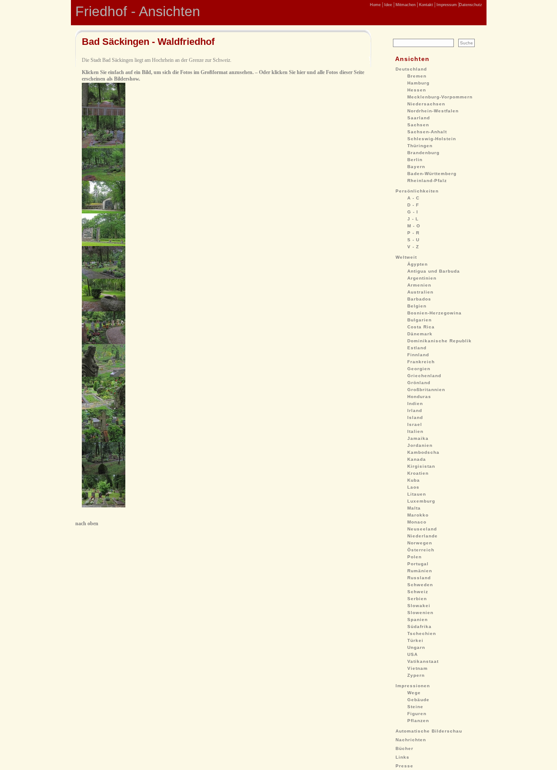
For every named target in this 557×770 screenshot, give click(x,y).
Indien (415, 403)
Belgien (416, 306)
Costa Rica (421, 326)
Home (375, 5)
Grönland (418, 382)
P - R (413, 232)
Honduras (419, 396)
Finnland (418, 354)
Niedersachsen (426, 103)
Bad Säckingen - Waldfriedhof (148, 41)
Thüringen (420, 145)
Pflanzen (418, 720)
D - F (413, 205)
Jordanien (420, 445)
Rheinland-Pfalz (427, 180)
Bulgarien (419, 319)
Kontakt (425, 5)
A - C (413, 198)
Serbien (417, 598)
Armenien (419, 285)
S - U (413, 239)
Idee (387, 5)
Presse (404, 765)
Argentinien (421, 278)
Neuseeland (422, 529)
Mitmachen (405, 5)
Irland (414, 410)
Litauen (416, 494)
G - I (412, 211)
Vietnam (417, 668)
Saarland (418, 117)
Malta (414, 508)
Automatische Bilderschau (429, 731)
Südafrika (419, 626)
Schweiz (417, 591)
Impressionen (413, 685)
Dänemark (420, 333)
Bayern (416, 166)
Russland (419, 577)
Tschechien (421, 633)
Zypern (416, 675)
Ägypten (417, 264)
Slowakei (418, 605)
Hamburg (418, 83)
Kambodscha (423, 452)
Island (415, 417)
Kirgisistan (421, 466)
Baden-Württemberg (431, 173)
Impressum (446, 5)
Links (402, 757)
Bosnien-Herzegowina (434, 313)
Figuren (416, 713)
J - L (413, 218)
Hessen (416, 90)
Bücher (404, 748)
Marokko (418, 515)
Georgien (418, 368)
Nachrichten (411, 739)
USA (412, 654)
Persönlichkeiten (417, 191)
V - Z (413, 246)
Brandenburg (423, 152)
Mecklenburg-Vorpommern (440, 97)
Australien (420, 292)
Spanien (417, 619)
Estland (416, 347)
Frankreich (421, 361)
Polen (414, 556)
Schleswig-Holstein (431, 138)
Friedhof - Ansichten (137, 11)
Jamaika (418, 438)
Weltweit (406, 257)
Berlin (415, 159)
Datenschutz (470, 5)
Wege (414, 692)
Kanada (416, 459)
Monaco (416, 522)
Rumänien (419, 570)
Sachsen (418, 124)
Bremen (416, 76)
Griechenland (424, 375)
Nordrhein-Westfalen (433, 110)
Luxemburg (421, 501)
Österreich (420, 549)
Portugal (418, 563)
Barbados (419, 299)
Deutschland (411, 69)
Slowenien (420, 612)
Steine (415, 706)
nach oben (86, 523)
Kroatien (418, 473)
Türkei (415, 640)
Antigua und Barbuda (433, 271)
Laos (413, 487)
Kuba (413, 480)
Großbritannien (426, 389)
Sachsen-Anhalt (427, 131)
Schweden (420, 584)
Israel (414, 424)
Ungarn (416, 647)
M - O (413, 225)
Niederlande (422, 536)
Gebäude (418, 699)
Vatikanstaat (423, 661)
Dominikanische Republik (439, 340)
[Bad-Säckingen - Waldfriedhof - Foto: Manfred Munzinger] (103, 114)
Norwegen (419, 542)
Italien (415, 431)
